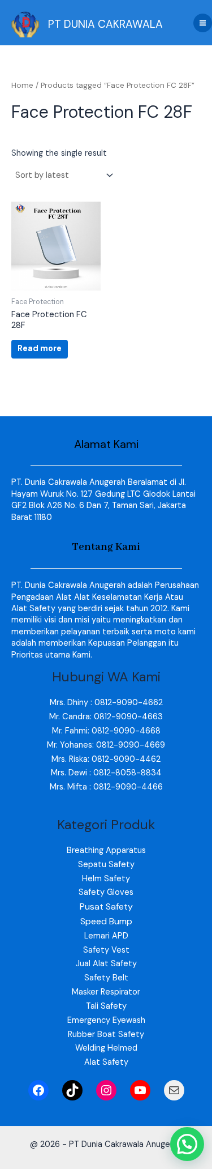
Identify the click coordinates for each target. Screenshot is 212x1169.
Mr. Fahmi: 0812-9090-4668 (106, 731)
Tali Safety (106, 1006)
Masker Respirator (106, 992)
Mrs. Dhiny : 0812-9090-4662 (106, 702)
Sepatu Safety (106, 864)
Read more (40, 348)
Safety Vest (106, 950)
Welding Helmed (106, 1048)
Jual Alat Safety (106, 963)
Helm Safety (106, 878)
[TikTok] (72, 1090)
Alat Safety (106, 1062)
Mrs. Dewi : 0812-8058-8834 (106, 772)
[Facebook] (38, 1090)
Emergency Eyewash (106, 1020)
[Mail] (174, 1090)
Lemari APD (106, 936)
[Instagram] (106, 1090)
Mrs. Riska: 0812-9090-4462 (106, 759)
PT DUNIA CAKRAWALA (105, 24)
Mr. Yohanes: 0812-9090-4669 (106, 745)
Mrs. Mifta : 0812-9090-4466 (106, 787)
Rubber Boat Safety (106, 1034)
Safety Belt (106, 977)
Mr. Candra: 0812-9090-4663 (106, 716)
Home (22, 85)
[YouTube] (140, 1090)
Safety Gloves (106, 892)
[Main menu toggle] (202, 23)
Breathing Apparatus (106, 850)
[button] (187, 1144)
